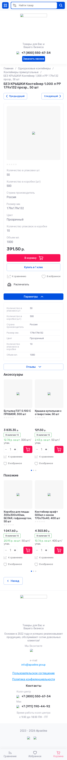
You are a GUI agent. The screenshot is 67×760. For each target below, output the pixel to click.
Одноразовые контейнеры (34, 68)
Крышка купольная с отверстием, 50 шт (48, 412)
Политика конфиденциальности (33, 679)
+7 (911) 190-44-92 (35, 706)
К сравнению (19, 276)
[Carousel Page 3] (35, 470)
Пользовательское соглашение (33, 673)
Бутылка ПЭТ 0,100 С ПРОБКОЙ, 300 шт (17, 412)
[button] (5, 5)
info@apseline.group (33, 664)
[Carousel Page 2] (33, 470)
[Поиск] (60, 5)
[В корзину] (27, 449)
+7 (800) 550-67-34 (36, 52)
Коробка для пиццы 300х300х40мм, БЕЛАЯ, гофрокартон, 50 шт (18, 516)
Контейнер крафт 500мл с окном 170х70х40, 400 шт (47, 515)
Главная (8, 68)
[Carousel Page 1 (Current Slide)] (31, 470)
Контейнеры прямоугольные (21, 72)
